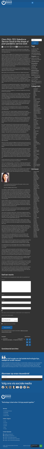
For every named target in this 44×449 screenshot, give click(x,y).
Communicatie (36, 102)
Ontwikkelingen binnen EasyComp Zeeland (37, 144)
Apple (35, 92)
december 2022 (36, 211)
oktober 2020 (36, 227)
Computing (33, 51)
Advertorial (35, 89)
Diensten (39, 54)
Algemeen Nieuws (37, 91)
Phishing (32, 79)
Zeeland (35, 163)
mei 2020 (35, 234)
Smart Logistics (36, 154)
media (38, 72)
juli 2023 (35, 202)
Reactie (3, 279)
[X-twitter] (6, 387)
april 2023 (35, 206)
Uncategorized (36, 157)
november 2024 (36, 185)
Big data (35, 95)
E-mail (3, 300)
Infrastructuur (35, 61)
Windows (35, 160)
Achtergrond (36, 88)
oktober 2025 (36, 179)
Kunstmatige (34, 69)
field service (14, 225)
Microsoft (33, 73)
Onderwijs (35, 141)
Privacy (36, 79)
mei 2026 (35, 174)
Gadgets (35, 115)
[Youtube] (17, 387)
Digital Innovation (37, 107)
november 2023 (36, 198)
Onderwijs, (32, 77)
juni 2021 (35, 220)
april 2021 (35, 222)
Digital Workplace (37, 110)
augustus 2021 (36, 217)
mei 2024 (35, 192)
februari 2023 (36, 208)
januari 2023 (36, 209)
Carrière (33, 50)
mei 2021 (35, 221)
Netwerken (37, 75)
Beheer (36, 48)
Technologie (36, 156)
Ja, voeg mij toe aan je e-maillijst (8, 323)
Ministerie (36, 73)
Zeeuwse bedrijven (37, 164)
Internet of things (37, 127)
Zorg (35, 84)
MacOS (35, 132)
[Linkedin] (28, 387)
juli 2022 (35, 213)
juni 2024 (35, 190)
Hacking (32, 59)
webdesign (36, 159)
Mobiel (35, 136)
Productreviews (36, 150)
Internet (33, 67)
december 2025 (36, 177)
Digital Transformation (38, 109)
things (34, 82)
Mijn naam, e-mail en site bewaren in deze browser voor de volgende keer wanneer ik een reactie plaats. (16, 314)
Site (2, 305)
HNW (35, 59)
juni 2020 (35, 233)
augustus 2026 (36, 171)
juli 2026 (35, 172)
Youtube (35, 161)
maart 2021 (36, 224)
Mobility (33, 75)
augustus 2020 (36, 230)
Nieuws (35, 139)
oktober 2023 (36, 199)
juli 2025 (35, 180)
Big (38, 48)
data (32, 53)
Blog (34, 96)
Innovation (34, 63)
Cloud (36, 50)
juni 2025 (35, 181)
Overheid (37, 77)
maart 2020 (36, 236)
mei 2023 (35, 204)
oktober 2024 (36, 186)
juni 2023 (35, 203)
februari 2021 (36, 225)
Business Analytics (37, 98)
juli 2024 (35, 189)
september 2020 (36, 229)
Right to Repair (36, 151)
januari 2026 (36, 176)
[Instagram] (10, 387)
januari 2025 (36, 184)
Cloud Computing (37, 101)
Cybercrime (38, 51)
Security (34, 81)
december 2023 (36, 197)
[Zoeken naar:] (36, 40)
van (40, 82)
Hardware (35, 116)
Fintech (35, 114)
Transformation (37, 82)
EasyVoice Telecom (37, 111)
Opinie (35, 146)
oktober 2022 (36, 212)
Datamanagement (37, 53)
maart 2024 (36, 194)
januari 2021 (36, 226)
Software (35, 155)
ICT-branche (38, 59)
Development (35, 54)
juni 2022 (35, 215)
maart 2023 (36, 207)
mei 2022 (35, 216)
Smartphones (39, 81)
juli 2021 (35, 218)
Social (32, 82)
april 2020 (35, 235)
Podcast (35, 148)
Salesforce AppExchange (6, 60)
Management (34, 72)
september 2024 (36, 188)
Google (38, 58)
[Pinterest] (24, 387)
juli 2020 (35, 231)
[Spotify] (21, 387)
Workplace (32, 84)
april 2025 (35, 183)
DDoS (32, 54)
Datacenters (36, 104)
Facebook (35, 58)
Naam (3, 294)
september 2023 (36, 201)
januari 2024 (36, 195)
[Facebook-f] (3, 387)
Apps (34, 48)
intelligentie (34, 65)
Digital (33, 56)
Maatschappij (35, 70)
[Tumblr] (13, 387)
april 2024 (35, 193)
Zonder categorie (37, 165)
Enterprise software (23, 47)
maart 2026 (36, 175)
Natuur (35, 138)
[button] (32, 3)
